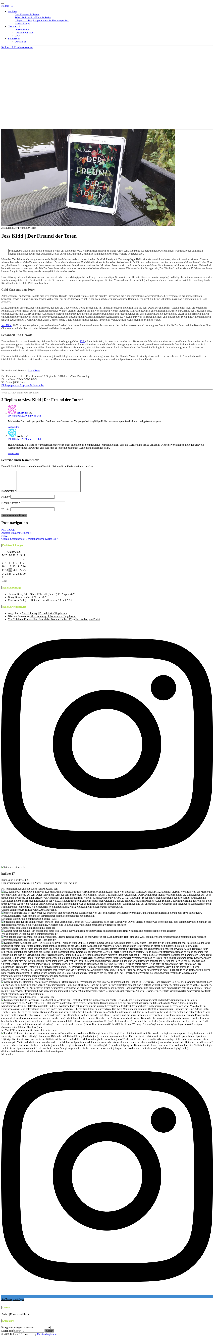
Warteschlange (22, 23)
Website (5, 509)
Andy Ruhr (34, 370)
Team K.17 (14, 26)
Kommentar (8, 490)
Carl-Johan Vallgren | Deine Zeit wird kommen (33, 600)
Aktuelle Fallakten (24, 32)
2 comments (47, 244)
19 (10, 570)
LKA (17, 35)
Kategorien (7, 1327)
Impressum (14, 38)
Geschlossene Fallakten (27, 14)
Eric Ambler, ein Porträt (87, 619)
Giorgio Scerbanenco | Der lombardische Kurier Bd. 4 (29, 537)
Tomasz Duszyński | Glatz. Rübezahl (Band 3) (32, 594)
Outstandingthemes (47, 1334)
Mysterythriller (31, 392)
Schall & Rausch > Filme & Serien (33, 17)
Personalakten (22, 29)
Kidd (82, 341)
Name (5, 496)
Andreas (22, 412)
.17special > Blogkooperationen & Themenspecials (42, 20)
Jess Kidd (6, 325)
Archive (12, 11)
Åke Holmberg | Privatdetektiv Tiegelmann (44, 613)
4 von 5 (5, 392)
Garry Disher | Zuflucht (20, 597)
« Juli (4, 580)
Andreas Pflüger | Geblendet (16, 531)
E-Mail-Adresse (10, 502)
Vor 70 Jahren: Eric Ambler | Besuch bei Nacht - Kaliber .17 (40, 619)
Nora (7, 244)
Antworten (13, 427)
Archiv (5, 1314)
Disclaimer (20, 41)
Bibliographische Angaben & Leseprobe (22, 385)
